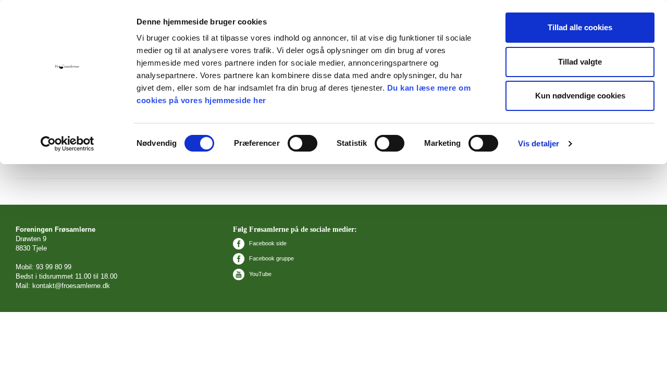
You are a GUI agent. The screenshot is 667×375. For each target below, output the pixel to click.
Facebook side (267, 243)
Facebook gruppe (271, 258)
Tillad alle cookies (580, 27)
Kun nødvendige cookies (580, 95)
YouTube (259, 274)
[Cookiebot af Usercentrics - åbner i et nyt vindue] (67, 144)
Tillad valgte (580, 61)
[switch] (302, 143)
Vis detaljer (538, 143)
